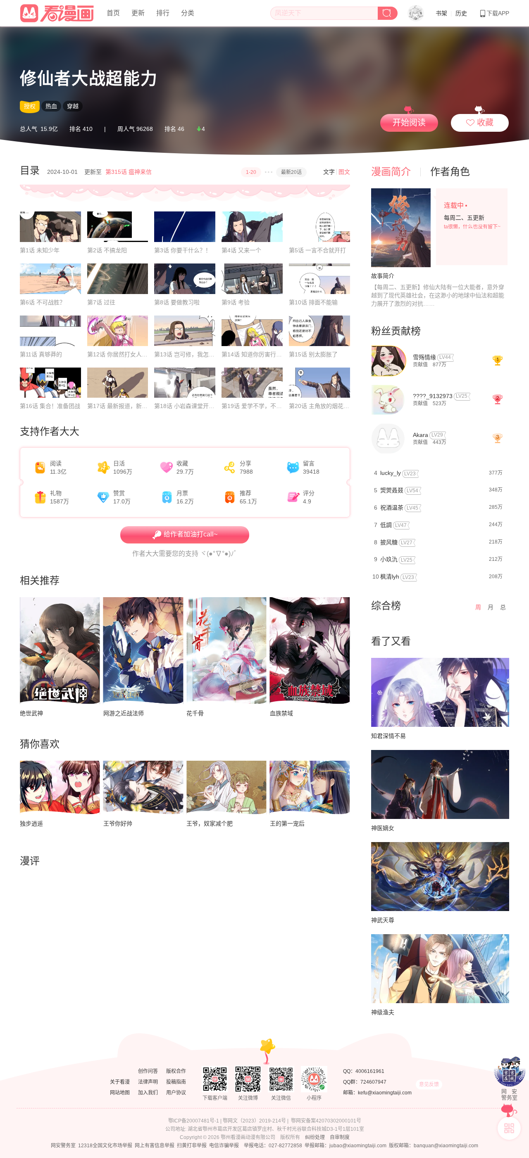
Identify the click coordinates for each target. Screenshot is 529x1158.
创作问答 (148, 1071)
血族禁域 (281, 713)
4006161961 (369, 1071)
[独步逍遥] (60, 787)
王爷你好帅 (117, 823)
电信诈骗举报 (224, 1146)
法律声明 (148, 1082)
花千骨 (195, 713)
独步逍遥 (31, 823)
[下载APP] (509, 1128)
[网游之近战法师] (143, 650)
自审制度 (340, 1137)
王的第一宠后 (287, 823)
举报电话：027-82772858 (273, 1146)
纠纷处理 (315, 1137)
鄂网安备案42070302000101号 (326, 1121)
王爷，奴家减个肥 (209, 823)
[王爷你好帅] (143, 787)
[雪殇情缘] (388, 360)
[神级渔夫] (440, 968)
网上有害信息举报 (154, 1146)
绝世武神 (31, 713)
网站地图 (120, 1093)
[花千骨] (226, 650)
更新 (138, 13)
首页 (113, 13)
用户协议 (176, 1093)
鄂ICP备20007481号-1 (193, 1121)
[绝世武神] (60, 650)
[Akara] (388, 437)
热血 (51, 106)
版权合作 (176, 1071)
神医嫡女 (382, 828)
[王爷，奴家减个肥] (226, 787)
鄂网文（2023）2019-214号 (254, 1121)
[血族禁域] (310, 650)
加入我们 (148, 1093)
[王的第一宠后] (310, 787)
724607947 (373, 1082)
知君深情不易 (388, 736)
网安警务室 (63, 1146)
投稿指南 (176, 1082)
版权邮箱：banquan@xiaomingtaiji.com (433, 1146)
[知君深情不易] (440, 692)
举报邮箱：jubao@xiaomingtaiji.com (345, 1146)
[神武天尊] (440, 876)
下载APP (497, 13)
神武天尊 (382, 920)
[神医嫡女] (440, 784)
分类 (187, 13)
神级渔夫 (382, 1012)
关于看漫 (120, 1082)
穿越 (73, 106)
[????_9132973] (388, 399)
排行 (162, 13)
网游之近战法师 (123, 713)
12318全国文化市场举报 (105, 1146)
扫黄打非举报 (192, 1146)
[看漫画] (57, 12)
